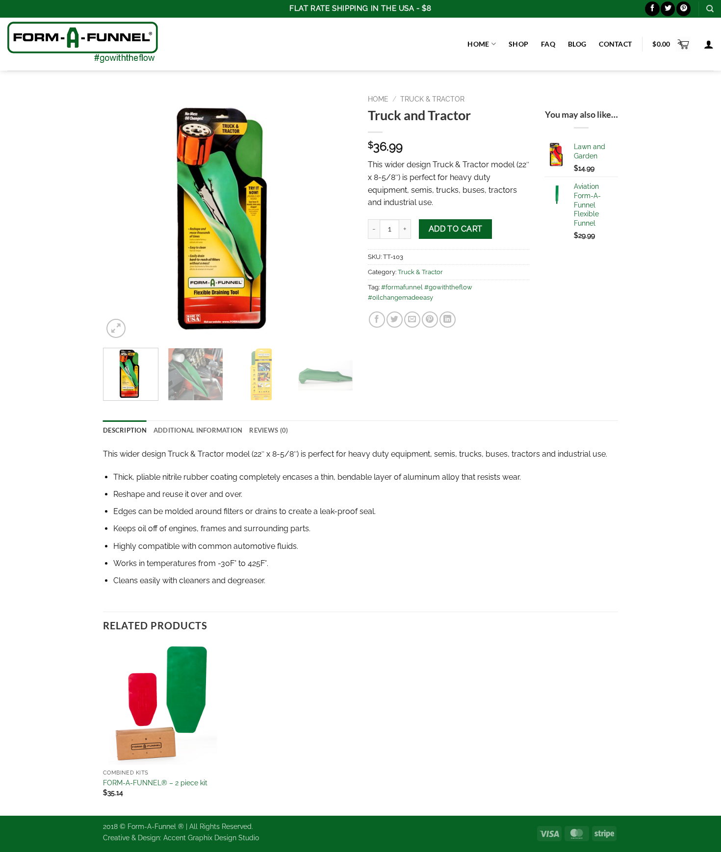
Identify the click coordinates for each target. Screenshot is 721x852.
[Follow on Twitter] (668, 8)
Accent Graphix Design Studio (211, 837)
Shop (518, 44)
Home (478, 44)
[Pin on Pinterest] (430, 319)
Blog (577, 44)
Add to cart (456, 228)
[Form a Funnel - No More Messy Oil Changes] (82, 44)
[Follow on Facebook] (652, 8)
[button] (671, 44)
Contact (615, 44)
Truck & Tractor (432, 99)
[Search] (710, 9)
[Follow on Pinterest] (683, 8)
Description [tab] (125, 430)
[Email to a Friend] (412, 319)
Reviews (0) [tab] (268, 430)
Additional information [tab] (198, 430)
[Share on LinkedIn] (447, 319)
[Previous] (120, 215)
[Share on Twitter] (394, 319)
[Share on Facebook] (377, 319)
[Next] (336, 215)
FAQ (548, 44)
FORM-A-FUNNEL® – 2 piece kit (155, 782)
